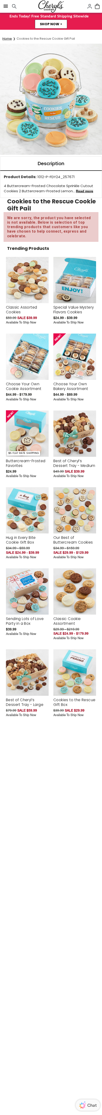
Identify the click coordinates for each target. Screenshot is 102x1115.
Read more (84, 191)
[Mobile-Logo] (51, 6)
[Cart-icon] (97, 6)
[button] (51, 24)
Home (7, 38)
